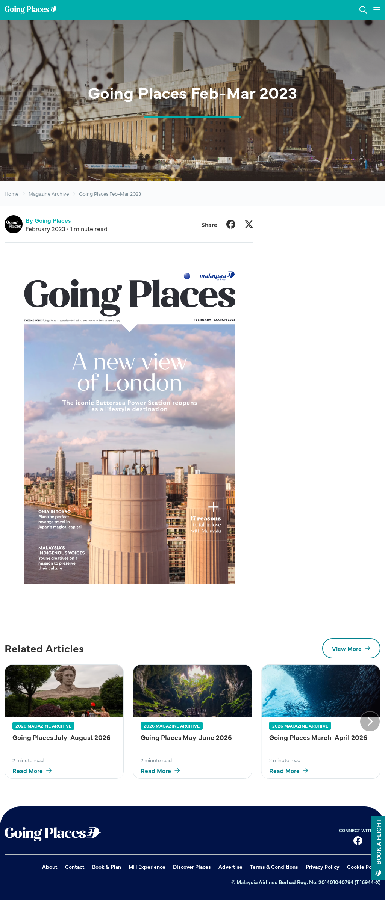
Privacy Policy (323, 867)
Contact (75, 867)
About (50, 867)
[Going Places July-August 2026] (64, 691)
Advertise (230, 867)
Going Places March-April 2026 (318, 737)
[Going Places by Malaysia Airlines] (31, 10)
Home (11, 193)
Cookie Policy (363, 867)
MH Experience (147, 867)
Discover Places (192, 867)
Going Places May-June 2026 (186, 737)
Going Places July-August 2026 (61, 737)
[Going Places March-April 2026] (321, 691)
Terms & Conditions (274, 867)
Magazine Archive (49, 193)
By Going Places (48, 220)
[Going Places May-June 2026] (192, 691)
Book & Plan (106, 867)
